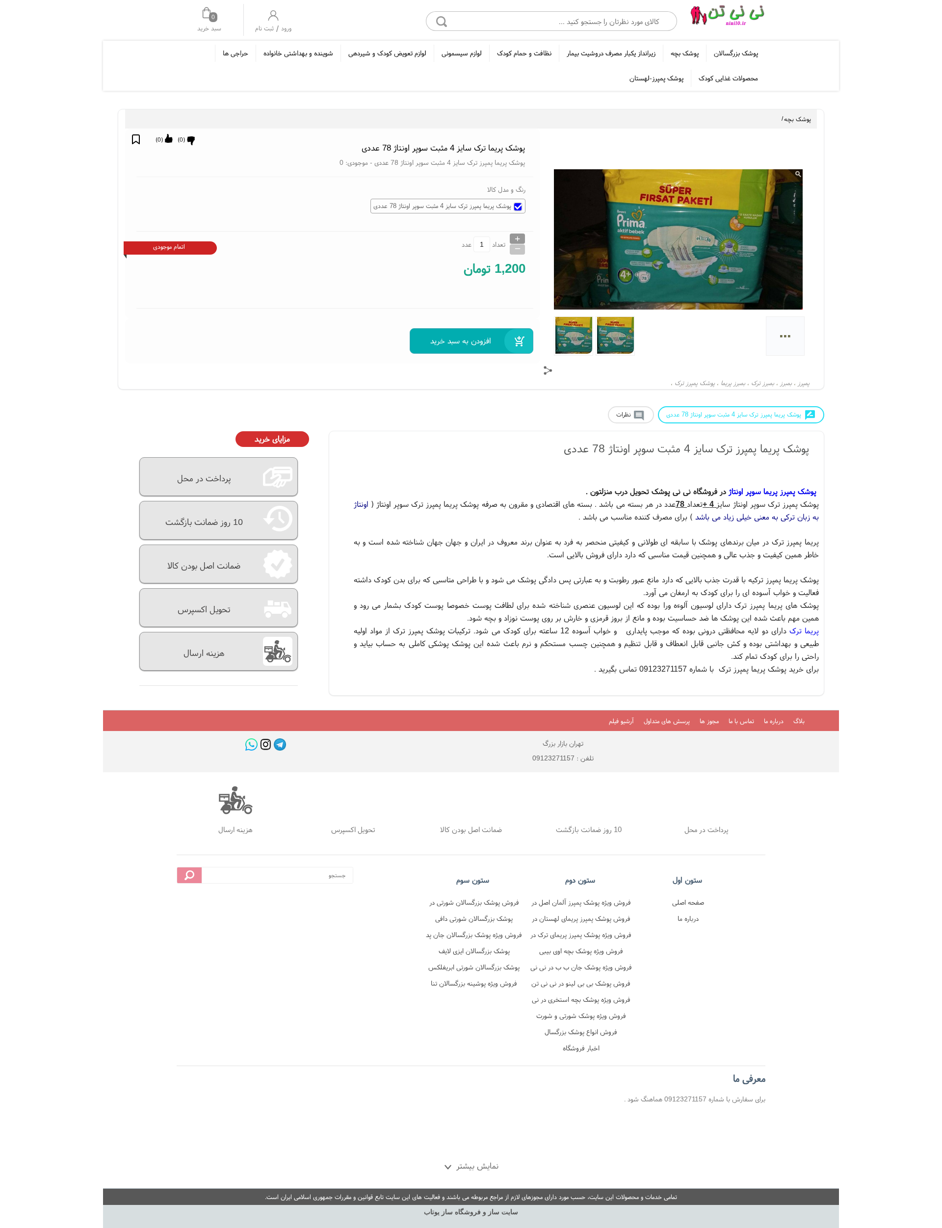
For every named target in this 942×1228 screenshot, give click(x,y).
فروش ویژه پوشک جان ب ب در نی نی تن (581, 968)
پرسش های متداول (667, 721)
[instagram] (266, 744)
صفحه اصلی (688, 902)
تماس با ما (741, 721)
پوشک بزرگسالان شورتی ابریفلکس (474, 967)
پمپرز (804, 383)
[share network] (548, 370)
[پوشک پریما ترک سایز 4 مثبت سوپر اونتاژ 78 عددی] (727, 18)
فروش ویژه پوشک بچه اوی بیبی (581, 951)
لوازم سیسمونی (462, 53)
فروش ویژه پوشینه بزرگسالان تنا (474, 983)
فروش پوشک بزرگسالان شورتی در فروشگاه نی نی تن (474, 904)
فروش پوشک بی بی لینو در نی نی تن (580, 983)
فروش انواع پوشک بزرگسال (581, 1032)
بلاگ (799, 721)
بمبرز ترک (762, 383)
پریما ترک (804, 630)
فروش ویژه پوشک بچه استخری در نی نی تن (581, 1001)
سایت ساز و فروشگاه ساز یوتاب (471, 1212)
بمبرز (786, 383)
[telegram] (280, 744)
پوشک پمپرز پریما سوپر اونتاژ (772, 491)
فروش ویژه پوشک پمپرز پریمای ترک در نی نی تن (580, 936)
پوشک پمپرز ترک (695, 383)
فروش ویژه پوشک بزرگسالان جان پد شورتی (474, 936)
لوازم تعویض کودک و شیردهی (387, 53)
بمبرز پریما (733, 383)
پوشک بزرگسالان (736, 53)
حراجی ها (235, 53)
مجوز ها (709, 721)
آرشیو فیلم (621, 721)
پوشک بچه (685, 53)
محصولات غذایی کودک (728, 78)
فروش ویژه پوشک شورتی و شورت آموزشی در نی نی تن (581, 1017)
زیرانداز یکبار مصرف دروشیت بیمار (611, 53)
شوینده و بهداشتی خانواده (298, 53)
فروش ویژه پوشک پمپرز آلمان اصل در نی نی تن (581, 904)
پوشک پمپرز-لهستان (656, 78)
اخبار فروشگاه (581, 1048)
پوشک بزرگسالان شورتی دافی (474, 918)
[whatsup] (251, 744)
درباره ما (774, 721)
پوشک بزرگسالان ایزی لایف (474, 951)
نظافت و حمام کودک (524, 53)
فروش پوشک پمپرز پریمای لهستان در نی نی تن (581, 920)
